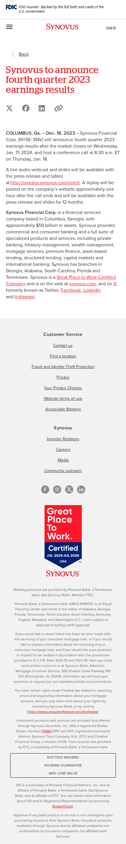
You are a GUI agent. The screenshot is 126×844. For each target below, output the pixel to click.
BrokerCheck (62, 806)
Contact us (63, 345)
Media (63, 460)
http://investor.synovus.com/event (45, 182)
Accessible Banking (63, 409)
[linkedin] (81, 489)
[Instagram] (57, 489)
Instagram (25, 296)
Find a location (63, 356)
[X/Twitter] (69, 489)
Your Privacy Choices (63, 388)
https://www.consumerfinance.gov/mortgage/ (63, 711)
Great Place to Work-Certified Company (61, 280)
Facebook (71, 290)
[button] (58, 108)
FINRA (47, 731)
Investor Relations (63, 439)
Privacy (63, 377)
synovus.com (82, 283)
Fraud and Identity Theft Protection (63, 367)
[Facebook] (45, 489)
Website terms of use (63, 398)
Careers (63, 449)
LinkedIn (92, 290)
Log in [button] (111, 27)
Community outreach (63, 471)
